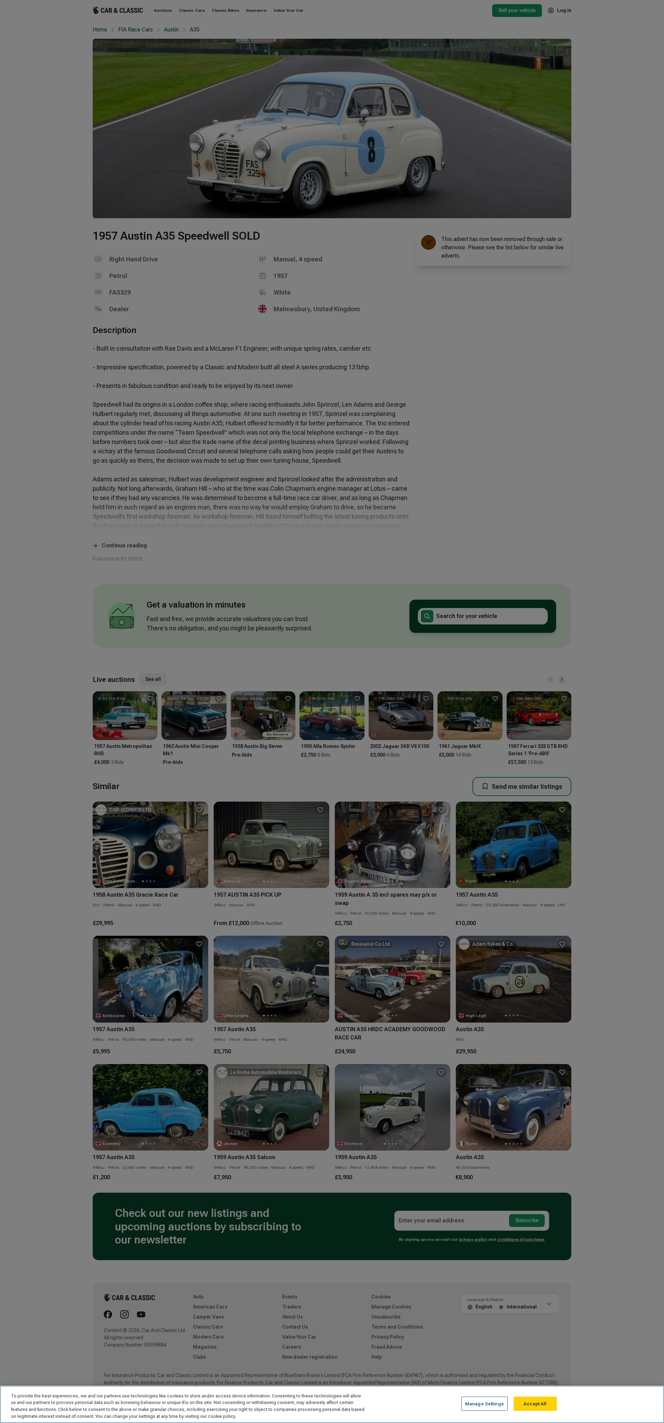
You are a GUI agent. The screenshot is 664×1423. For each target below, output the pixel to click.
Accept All (535, 1403)
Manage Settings (484, 1403)
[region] (332, 1404)
